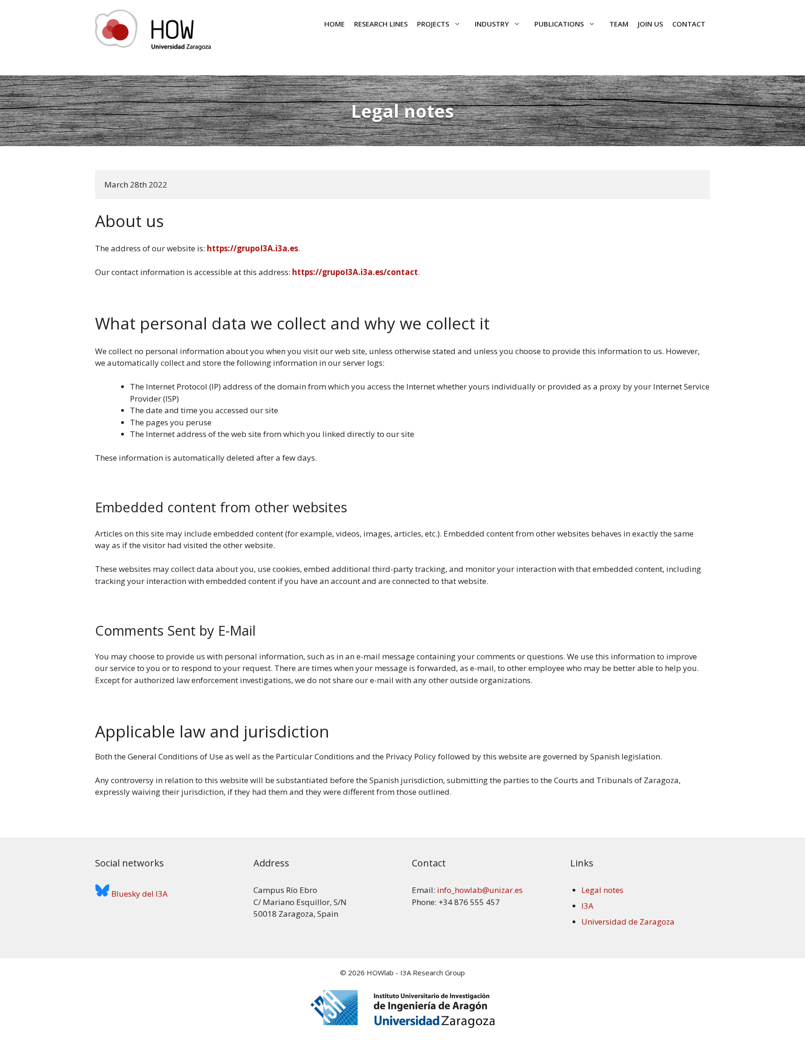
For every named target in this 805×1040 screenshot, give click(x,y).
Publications (559, 23)
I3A (587, 905)
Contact (688, 23)
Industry (492, 23)
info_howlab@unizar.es (480, 890)
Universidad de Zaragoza (628, 921)
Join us (650, 23)
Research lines (381, 23)
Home (334, 23)
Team (618, 23)
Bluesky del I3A (138, 893)
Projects (433, 23)
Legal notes (602, 890)
